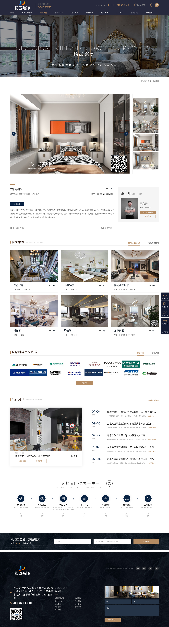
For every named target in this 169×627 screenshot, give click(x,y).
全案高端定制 (27, 12)
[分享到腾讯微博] (107, 194)
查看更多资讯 (153, 400)
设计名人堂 (59, 12)
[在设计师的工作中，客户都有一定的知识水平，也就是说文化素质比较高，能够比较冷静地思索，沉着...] (135, 266)
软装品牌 (155, 353)
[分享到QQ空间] (101, 194)
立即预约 (22, 461)
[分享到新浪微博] (104, 194)
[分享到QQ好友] (150, 568)
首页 (12, 12)
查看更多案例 (153, 243)
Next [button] (126, 134)
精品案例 (43, 12)
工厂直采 (119, 12)
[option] (70, 134)
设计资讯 (134, 12)
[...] (34, 266)
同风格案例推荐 (134, 243)
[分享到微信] (112, 194)
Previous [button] (14, 134)
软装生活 (89, 12)
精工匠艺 (104, 12)
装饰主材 (140, 353)
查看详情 (39, 461)
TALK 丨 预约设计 (148, 212)
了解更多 (84, 383)
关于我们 (149, 12)
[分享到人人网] (110, 194)
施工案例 (74, 12)
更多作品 (148, 216)
